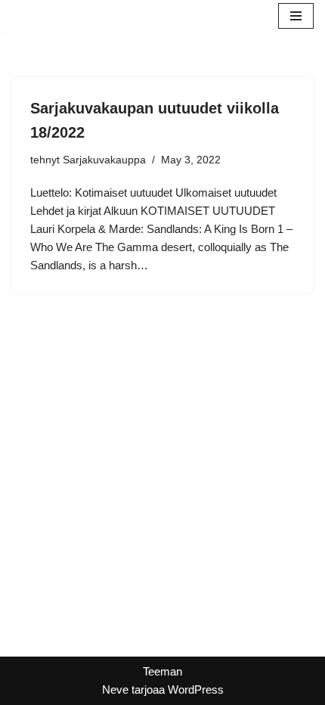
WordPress (196, 689)
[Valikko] (296, 16)
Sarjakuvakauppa (104, 160)
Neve (115, 689)
